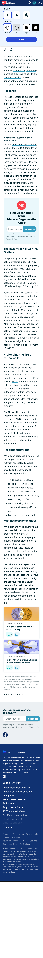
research (17, 97)
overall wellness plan (14, 592)
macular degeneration (24, 70)
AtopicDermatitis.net (13, 807)
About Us (7, 834)
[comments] (17, 634)
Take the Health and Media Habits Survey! (20, 628)
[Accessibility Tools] (29, 2)
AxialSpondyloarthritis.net (16, 815)
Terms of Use (11, 239)
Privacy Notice (26, 236)
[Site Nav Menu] (40, 2)
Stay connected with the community (17, 711)
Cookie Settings (30, 841)
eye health (31, 84)
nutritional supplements (24, 144)
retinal (15, 381)
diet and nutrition (12, 77)
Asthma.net (9, 803)
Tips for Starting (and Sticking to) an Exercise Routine (21, 661)
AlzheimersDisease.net (14, 799)
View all (8, 828)
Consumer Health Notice (13, 837)
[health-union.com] (14, 752)
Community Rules (10, 844)
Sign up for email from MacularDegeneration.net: (21, 217)
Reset (21, 39)
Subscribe (30, 229)
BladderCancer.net (12, 819)
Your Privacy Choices (12, 841)
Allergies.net (9, 795)
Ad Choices (25, 844)
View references (12, 694)
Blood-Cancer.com (12, 823)
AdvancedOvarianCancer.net (18, 791)
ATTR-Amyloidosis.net (14, 811)
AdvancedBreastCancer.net (17, 787)
